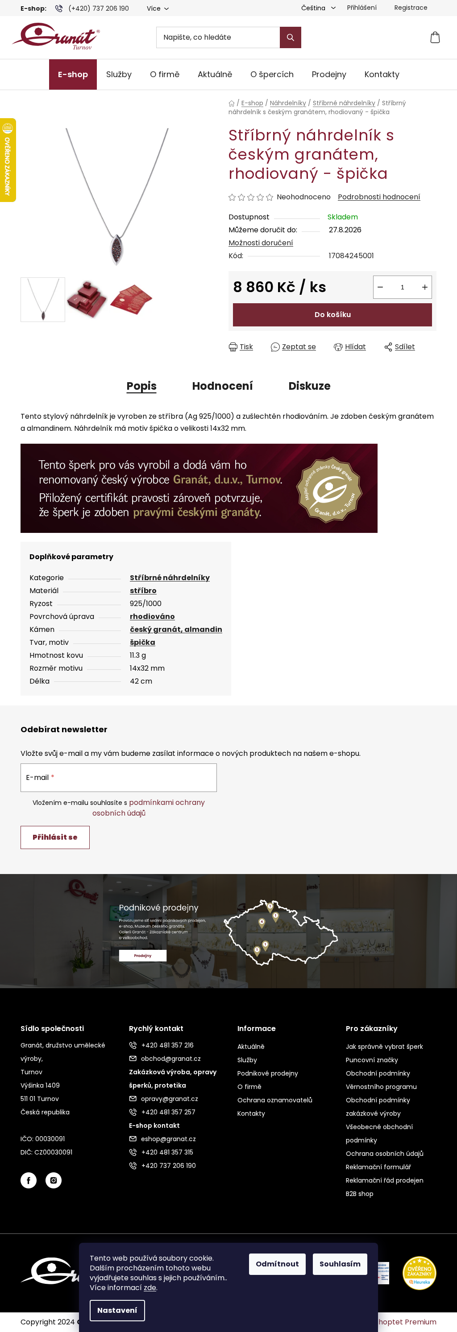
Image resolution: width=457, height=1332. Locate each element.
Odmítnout (277, 1264)
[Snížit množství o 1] (380, 287)
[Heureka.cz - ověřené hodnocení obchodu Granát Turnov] (412, 1272)
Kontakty (251, 1113)
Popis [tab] (142, 386)
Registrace (411, 7)
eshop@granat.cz (168, 1138)
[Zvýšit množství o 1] (425, 287)
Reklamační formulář (378, 1167)
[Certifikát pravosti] (199, 487)
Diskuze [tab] (310, 386)
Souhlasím (340, 1264)
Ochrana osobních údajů (385, 1153)
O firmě (249, 1086)
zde (150, 1288)
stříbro (143, 591)
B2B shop (360, 1193)
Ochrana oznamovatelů (274, 1100)
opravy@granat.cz (169, 1098)
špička (142, 642)
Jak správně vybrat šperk (384, 1046)
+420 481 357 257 (168, 1112)
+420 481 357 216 (167, 1045)
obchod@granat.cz (171, 1058)
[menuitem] (73, 74)
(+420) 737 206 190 (98, 8)
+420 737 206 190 (168, 1165)
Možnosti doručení (260, 243)
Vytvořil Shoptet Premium (391, 1322)
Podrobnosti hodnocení (379, 197)
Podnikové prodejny (267, 1073)
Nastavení (117, 1310)
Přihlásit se (55, 837)
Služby (247, 1060)
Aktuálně (251, 1046)
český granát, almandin (176, 629)
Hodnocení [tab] (222, 386)
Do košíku (333, 314)
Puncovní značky (372, 1060)
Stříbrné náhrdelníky (170, 578)
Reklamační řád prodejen (385, 1180)
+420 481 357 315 (167, 1152)
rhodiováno (152, 616)
